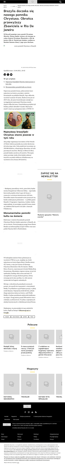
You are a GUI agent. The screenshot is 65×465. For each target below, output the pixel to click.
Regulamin (14, 416)
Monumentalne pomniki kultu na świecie (18, 87)
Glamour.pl (20, 434)
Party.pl (19, 436)
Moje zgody (16, 419)
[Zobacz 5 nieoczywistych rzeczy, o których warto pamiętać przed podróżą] (29, 337)
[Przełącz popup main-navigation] (4, 2)
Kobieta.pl (36, 434)
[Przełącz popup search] (60, 2)
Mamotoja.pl (4, 436)
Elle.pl (2, 434)
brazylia (7, 316)
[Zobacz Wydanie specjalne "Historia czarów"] (49, 197)
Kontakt (6, 416)
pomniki (25, 316)
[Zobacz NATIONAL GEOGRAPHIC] (12, 384)
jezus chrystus (16, 316)
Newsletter (7, 419)
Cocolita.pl (36, 439)
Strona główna (5, 6)
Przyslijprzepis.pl (54, 436)
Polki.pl (35, 436)
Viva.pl (2, 439)
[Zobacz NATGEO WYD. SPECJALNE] (46, 384)
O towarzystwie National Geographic (43, 416)
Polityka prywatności (25, 416)
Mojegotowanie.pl (54, 434)
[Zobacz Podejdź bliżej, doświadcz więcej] (12, 337)
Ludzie (13, 6)
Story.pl (52, 439)
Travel (32, 316)
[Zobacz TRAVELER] (29, 384)
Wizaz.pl (19, 439)
